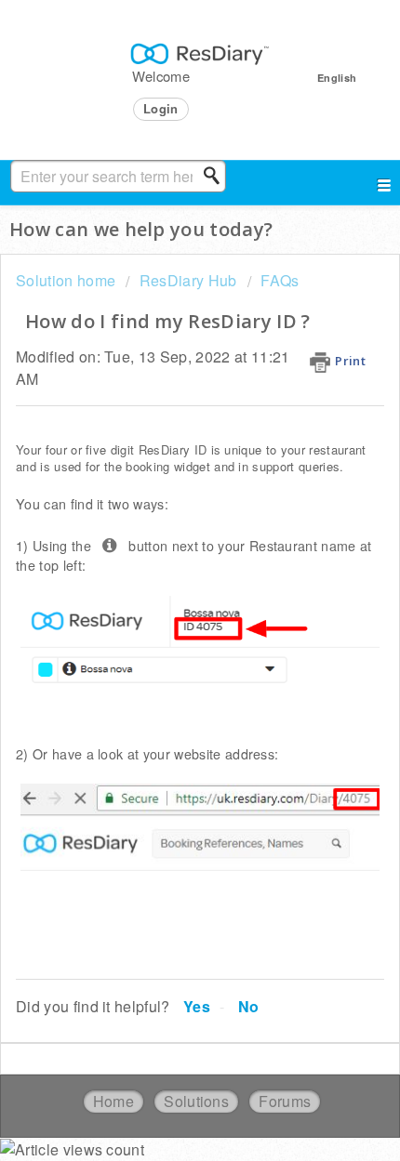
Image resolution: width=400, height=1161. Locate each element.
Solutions (196, 1101)
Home (113, 1101)
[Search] (217, 175)
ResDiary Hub (188, 280)
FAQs (279, 280)
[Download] (165, 571)
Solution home (67, 280)
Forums (285, 1101)
